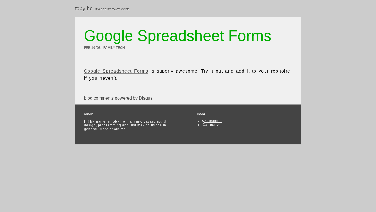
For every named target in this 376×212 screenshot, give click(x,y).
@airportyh (211, 125)
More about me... (114, 129)
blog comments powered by (118, 98)
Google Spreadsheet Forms (116, 71)
